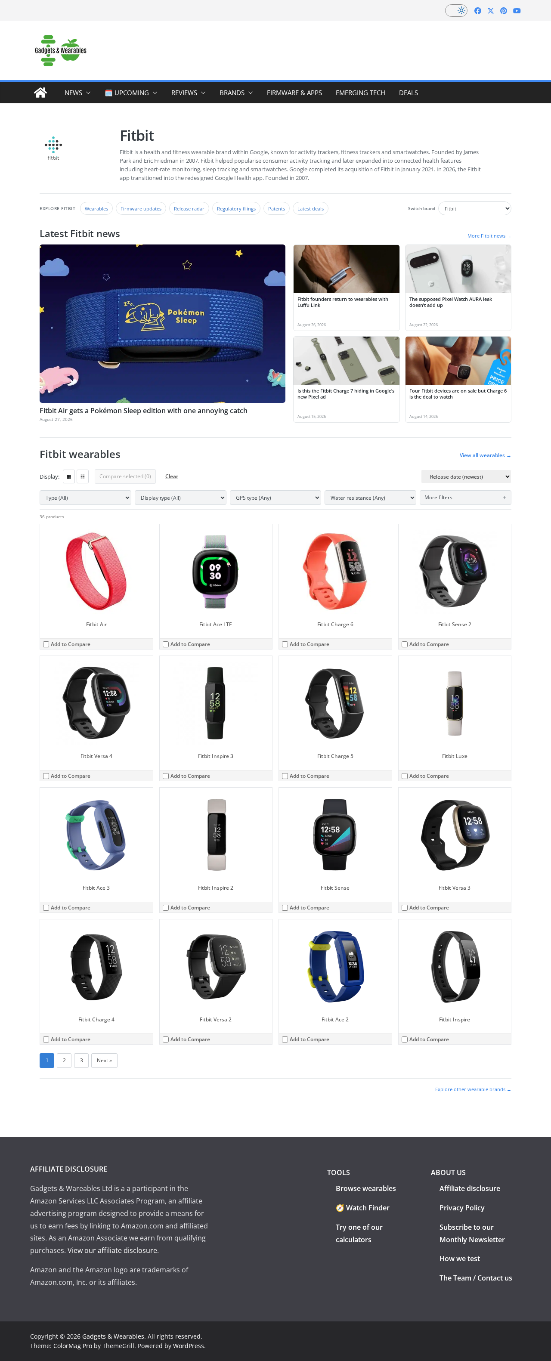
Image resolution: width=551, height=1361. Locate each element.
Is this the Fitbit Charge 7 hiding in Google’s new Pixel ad (345, 393)
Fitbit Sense (335, 887)
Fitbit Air (96, 624)
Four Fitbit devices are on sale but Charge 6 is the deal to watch (458, 393)
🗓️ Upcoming (127, 92)
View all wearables (485, 455)
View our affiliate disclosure (112, 1250)
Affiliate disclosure (470, 1188)
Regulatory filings (236, 208)
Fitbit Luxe (454, 756)
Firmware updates (141, 208)
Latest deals (310, 208)
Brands (232, 92)
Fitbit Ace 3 (96, 887)
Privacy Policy (462, 1208)
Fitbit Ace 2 (335, 1019)
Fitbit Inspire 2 (215, 887)
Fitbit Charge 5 (335, 756)
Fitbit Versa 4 (96, 756)
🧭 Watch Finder (363, 1208)
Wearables (96, 208)
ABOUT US (448, 1172)
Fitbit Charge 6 (335, 624)
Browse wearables (366, 1188)
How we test (460, 1258)
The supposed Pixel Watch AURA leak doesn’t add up (450, 302)
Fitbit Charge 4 (96, 1019)
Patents (276, 208)
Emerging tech (360, 92)
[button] (86, 92)
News (73, 92)
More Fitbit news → (489, 235)
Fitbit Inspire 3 (215, 756)
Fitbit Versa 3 (455, 887)
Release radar (189, 208)
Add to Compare (70, 644)
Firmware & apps (294, 92)
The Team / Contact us (476, 1278)
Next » (104, 1060)
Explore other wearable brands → (473, 1089)
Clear (171, 476)
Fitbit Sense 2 (454, 624)
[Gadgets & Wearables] (40, 92)
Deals (408, 92)
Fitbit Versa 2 (216, 1019)
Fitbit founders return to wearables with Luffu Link (342, 302)
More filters (438, 497)
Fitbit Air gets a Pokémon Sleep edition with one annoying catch (144, 410)
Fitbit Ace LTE (215, 624)
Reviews (184, 92)
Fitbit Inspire (454, 1019)
